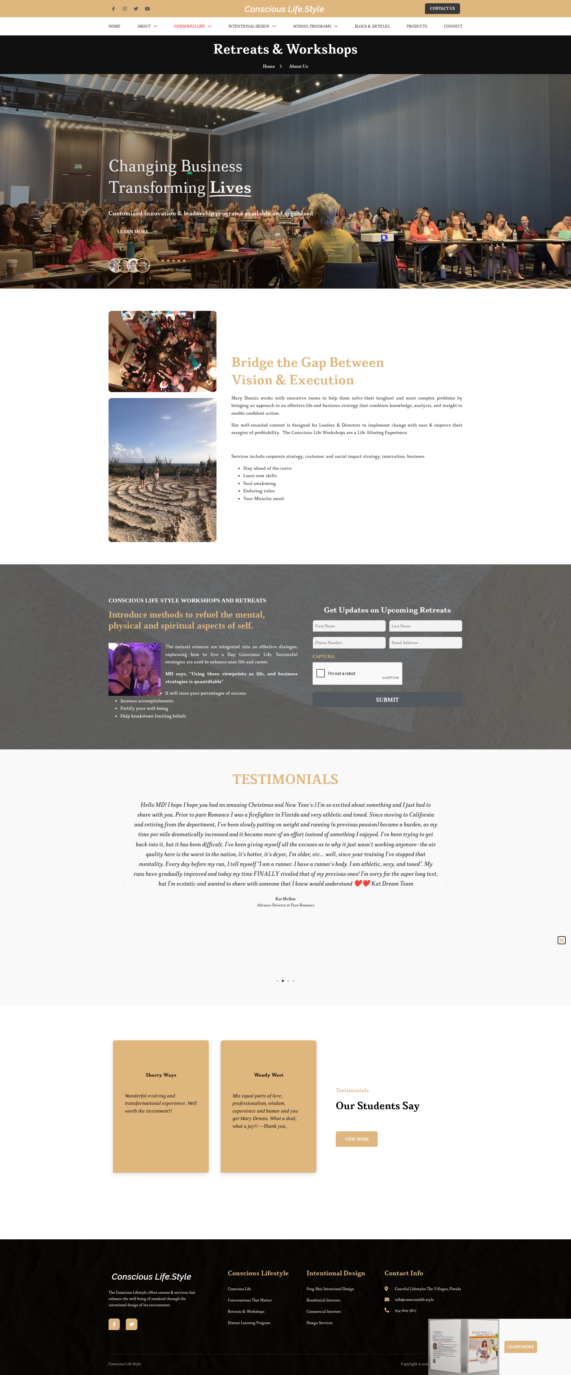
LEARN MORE (132, 231)
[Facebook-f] (114, 1324)
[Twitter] (131, 1324)
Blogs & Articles (372, 26)
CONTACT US (442, 8)
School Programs (312, 26)
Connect (453, 26)
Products (417, 26)
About (144, 26)
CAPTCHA (324, 656)
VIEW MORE (357, 1139)
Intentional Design (248, 26)
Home (114, 26)
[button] (125, 884)
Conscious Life (189, 26)
